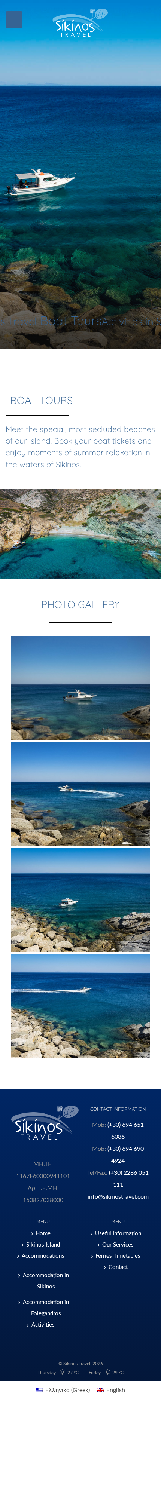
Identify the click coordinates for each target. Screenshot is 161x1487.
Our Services (118, 1245)
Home (43, 1233)
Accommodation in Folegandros (46, 1308)
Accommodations (43, 1256)
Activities (43, 1325)
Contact (118, 1267)
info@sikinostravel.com (118, 1197)
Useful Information (118, 1233)
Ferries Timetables (117, 1256)
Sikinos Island (43, 1245)
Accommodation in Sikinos (46, 1281)
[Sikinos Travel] (81, 23)
